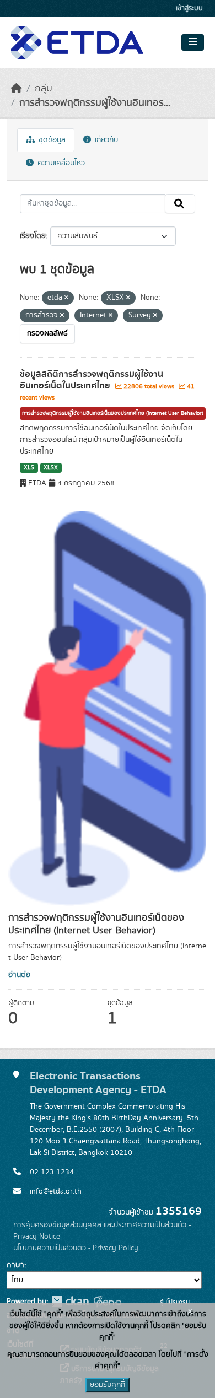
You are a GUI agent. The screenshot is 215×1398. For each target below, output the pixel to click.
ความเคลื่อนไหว (60, 163)
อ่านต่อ (19, 974)
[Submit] (180, 204)
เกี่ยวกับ (105, 139)
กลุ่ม (43, 89)
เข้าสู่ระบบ (189, 8)
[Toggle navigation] (192, 42)
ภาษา (15, 1265)
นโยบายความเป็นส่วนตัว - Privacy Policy (75, 1248)
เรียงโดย (33, 235)
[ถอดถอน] (66, 298)
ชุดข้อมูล (51, 139)
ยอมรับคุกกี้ (107, 1384)
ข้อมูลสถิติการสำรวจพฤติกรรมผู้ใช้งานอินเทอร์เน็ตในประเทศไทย (91, 380)
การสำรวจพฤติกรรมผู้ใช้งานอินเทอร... (94, 103)
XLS (29, 467)
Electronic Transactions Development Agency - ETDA (98, 1082)
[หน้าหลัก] (16, 89)
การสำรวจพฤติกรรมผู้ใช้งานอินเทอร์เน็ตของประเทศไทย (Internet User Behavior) (112, 413)
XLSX (51, 467)
